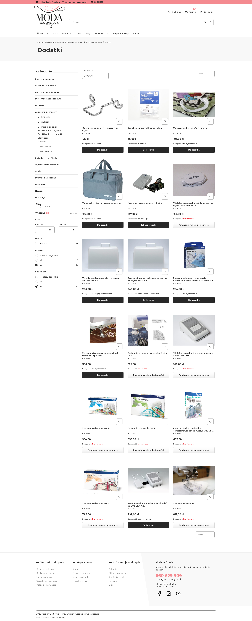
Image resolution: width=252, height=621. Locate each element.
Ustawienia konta (81, 577)
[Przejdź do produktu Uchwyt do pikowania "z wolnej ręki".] (194, 105)
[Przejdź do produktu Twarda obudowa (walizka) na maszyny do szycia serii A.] (103, 255)
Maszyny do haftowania (47, 92)
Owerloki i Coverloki (45, 85)
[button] (210, 22)
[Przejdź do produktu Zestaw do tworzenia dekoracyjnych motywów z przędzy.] (103, 330)
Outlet (78, 33)
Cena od (39, 224)
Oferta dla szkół (101, 33)
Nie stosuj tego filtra (49, 255)
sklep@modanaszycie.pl (75, 2)
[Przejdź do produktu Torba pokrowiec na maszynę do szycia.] (103, 180)
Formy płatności (44, 577)
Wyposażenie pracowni (47, 164)
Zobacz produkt (148, 225)
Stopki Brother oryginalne (49, 130)
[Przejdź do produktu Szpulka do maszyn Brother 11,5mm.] (148, 105)
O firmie (113, 569)
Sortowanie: (87, 70)
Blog (88, 33)
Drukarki (39, 105)
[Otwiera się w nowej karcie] (159, 593)
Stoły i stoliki (43, 138)
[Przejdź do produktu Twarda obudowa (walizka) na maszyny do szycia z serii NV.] (148, 255)
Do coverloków (45, 151)
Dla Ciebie (40, 184)
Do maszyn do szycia (94, 42)
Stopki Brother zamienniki (50, 134)
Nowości (39, 191)
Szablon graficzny (50, 618)
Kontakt (136, 33)
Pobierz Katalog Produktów (50, 2)
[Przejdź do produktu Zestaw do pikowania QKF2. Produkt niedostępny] (103, 480)
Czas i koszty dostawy (46, 581)
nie (41, 265)
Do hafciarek (43, 117)
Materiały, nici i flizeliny (47, 158)
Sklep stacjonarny (121, 33)
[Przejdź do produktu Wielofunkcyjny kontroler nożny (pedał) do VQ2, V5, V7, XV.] (148, 480)
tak (41, 260)
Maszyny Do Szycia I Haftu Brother (50, 42)
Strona (200, 74)
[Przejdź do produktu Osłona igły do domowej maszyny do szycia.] (103, 105)
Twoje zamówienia (81, 573)
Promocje (40, 197)
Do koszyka (103, 150)
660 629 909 (98, 2)
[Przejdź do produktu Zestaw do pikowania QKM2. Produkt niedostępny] (103, 405)
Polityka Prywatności (46, 585)
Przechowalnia (80, 581)
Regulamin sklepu (45, 569)
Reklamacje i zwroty (46, 573)
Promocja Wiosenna (62, 33)
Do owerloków (44, 146)
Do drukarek (43, 122)
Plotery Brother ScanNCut (48, 99)
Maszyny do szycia (44, 79)
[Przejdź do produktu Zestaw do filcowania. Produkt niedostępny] (194, 480)
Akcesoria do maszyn (75, 42)
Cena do (62, 224)
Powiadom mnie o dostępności (194, 225)
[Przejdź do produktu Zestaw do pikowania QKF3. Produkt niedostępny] (148, 405)
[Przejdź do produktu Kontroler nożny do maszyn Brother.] (148, 180)
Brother (43, 243)
